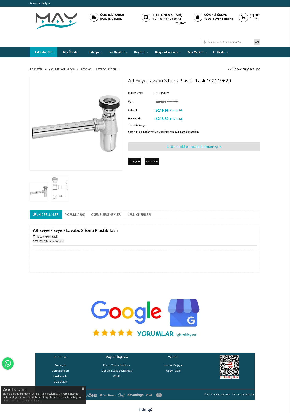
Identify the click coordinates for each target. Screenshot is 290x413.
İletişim (46, 3)
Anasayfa (35, 3)
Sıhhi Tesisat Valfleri (49, 62)
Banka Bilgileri (60, 370)
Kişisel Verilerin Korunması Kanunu (23, 400)
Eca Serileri (116, 52)
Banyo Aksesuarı (166, 52)
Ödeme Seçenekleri (106, 215)
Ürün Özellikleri (46, 215)
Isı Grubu (219, 52)
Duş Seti (139, 52)
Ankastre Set (43, 52)
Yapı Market (195, 52)
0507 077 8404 (110, 19)
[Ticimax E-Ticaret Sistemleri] (145, 410)
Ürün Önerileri (139, 215)
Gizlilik (117, 376)
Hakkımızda (60, 376)
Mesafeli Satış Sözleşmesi (116, 370)
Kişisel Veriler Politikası (116, 365)
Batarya (94, 52)
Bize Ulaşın (60, 381)
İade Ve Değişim (173, 365)
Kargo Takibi (173, 370)
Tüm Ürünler (70, 52)
